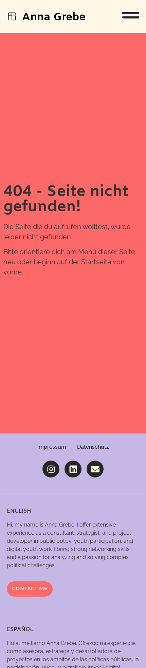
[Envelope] (95, 469)
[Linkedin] (73, 469)
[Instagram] (50, 469)
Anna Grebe (54, 17)
